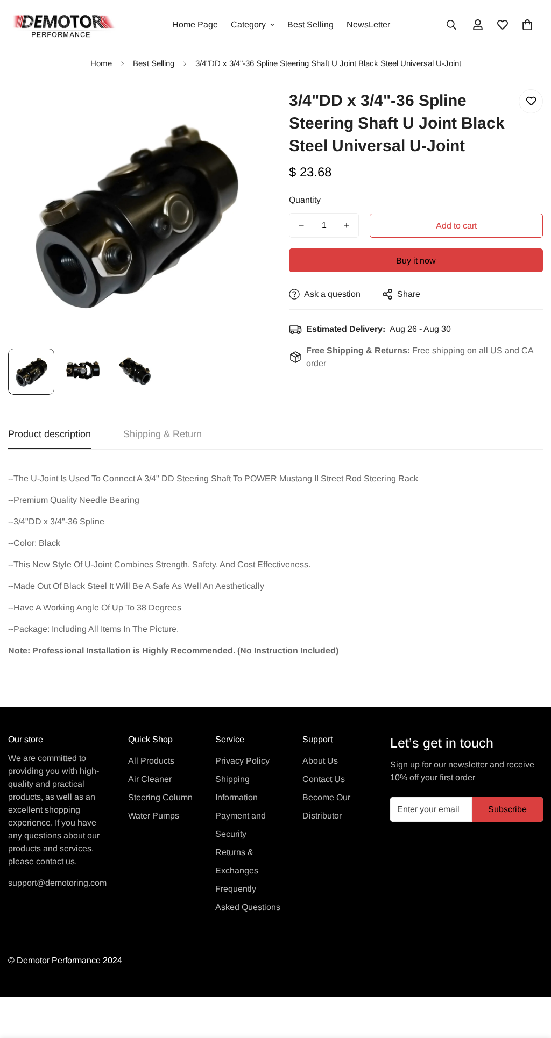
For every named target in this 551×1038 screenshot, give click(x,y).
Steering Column (160, 797)
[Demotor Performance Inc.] (62, 24)
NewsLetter (368, 24)
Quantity (305, 199)
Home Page (195, 24)
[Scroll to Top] (530, 979)
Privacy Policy (242, 760)
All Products (151, 760)
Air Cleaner (150, 779)
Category (248, 24)
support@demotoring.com (57, 882)
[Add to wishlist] (531, 101)
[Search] (451, 25)
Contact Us (323, 779)
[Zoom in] (239, 109)
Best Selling (310, 24)
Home (101, 63)
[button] (527, 24)
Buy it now (416, 260)
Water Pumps (153, 815)
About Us (320, 760)
